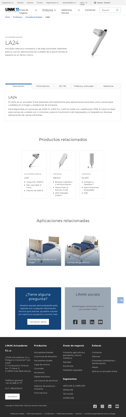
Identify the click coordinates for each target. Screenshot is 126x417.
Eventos (30, 3)
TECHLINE (68, 394)
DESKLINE (68, 390)
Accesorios (39, 372)
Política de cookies (17, 414)
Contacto (12, 396)
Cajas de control (42, 364)
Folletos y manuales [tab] (84, 86)
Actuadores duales (43, 360)
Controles (39, 368)
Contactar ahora (38, 322)
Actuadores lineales (43, 352)
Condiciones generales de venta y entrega (99, 414)
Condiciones (49, 414)
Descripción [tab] (18, 86)
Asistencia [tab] (108, 86)
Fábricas (96, 356)
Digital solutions (42, 376)
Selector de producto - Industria (45, 387)
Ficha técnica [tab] (42, 86)
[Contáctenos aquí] (120, 300)
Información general (34, 414)
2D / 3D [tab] (62, 86)
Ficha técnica (40, 393)
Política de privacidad (65, 414)
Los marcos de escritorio (46, 380)
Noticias (20, 3)
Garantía (78, 414)
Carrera (40, 3)
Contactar (97, 352)
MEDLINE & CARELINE (74, 386)
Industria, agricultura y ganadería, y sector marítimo (74, 355)
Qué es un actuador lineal (104, 371)
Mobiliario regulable (72, 370)
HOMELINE (68, 398)
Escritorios (68, 366)
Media (95, 367)
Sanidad (67, 362)
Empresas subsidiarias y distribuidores (103, 362)
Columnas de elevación (45, 356)
